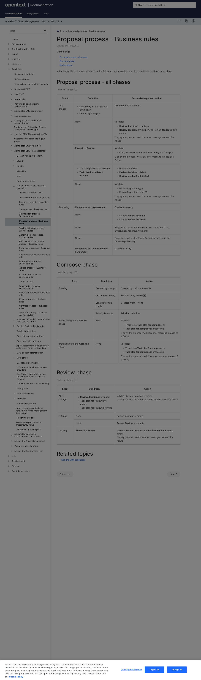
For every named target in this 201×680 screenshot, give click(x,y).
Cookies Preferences (131, 669)
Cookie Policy (16, 676)
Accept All (177, 669)
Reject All (154, 669)
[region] (100, 670)
